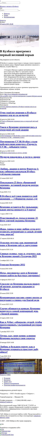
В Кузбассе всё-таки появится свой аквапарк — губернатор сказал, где (19, 197)
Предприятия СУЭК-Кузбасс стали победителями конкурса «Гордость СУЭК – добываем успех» (18, 144)
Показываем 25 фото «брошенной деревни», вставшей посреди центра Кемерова (19, 185)
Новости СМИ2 (5, 375)
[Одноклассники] (7, 434)
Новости (7, 13)
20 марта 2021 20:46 (6, 24)
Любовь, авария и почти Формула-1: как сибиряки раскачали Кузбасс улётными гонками (19, 171)
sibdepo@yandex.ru (6, 402)
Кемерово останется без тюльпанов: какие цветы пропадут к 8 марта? (19, 208)
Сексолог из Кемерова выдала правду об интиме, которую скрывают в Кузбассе (20, 286)
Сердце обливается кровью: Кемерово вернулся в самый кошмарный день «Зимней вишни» (20, 311)
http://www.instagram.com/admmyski (15, 94)
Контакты (7, 380)
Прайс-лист (8, 381)
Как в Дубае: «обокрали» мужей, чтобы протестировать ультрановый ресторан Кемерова (21, 325)
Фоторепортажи (9, 17)
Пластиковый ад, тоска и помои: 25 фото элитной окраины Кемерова (19, 219)
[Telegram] (5, 431)
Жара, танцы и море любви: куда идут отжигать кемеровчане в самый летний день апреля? (21, 232)
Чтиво (6, 15)
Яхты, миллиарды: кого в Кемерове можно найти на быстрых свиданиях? (20, 274)
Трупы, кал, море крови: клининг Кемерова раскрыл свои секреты (18, 337)
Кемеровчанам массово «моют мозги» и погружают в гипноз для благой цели (21, 298)
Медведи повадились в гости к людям (20, 157)
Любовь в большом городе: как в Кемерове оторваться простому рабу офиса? (19, 349)
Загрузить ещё (4, 358)
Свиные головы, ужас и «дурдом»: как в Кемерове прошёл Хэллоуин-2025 (20, 255)
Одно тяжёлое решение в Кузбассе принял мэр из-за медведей (18, 113)
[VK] (3, 433)
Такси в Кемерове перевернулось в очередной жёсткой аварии (18, 128)
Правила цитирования (11, 383)
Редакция (7, 378)
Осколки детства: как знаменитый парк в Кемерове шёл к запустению (18, 244)
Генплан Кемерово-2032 (12, 264)
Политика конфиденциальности (14, 385)
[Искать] (1, 3)
